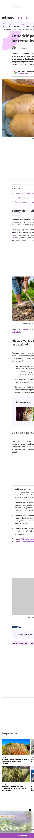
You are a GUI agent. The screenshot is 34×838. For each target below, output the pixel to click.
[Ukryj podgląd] (30, 810)
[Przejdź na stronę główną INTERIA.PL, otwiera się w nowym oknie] (8, 17)
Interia (4, 29)
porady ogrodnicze (20, 643)
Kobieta (9, 29)
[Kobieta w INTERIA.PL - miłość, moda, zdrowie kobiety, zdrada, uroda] (21, 17)
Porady (15, 29)
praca (14, 235)
